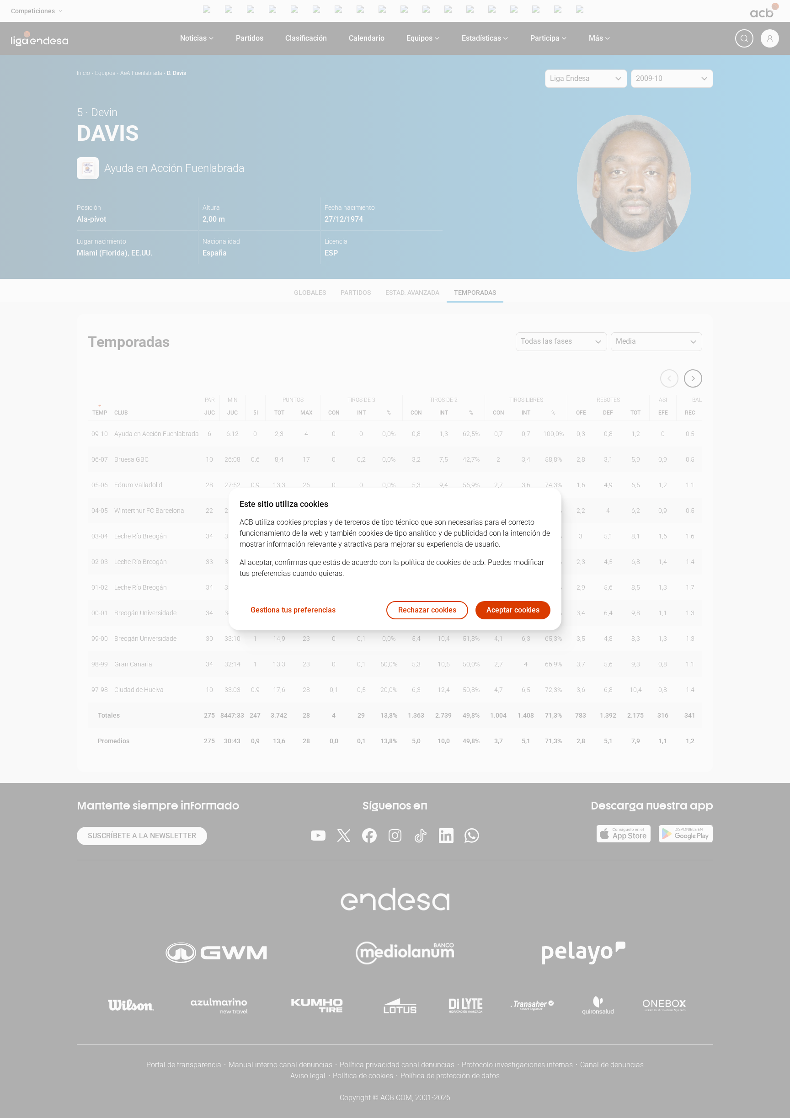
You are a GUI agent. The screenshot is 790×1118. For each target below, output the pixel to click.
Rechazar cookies (427, 610)
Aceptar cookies (512, 610)
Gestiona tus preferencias (293, 610)
